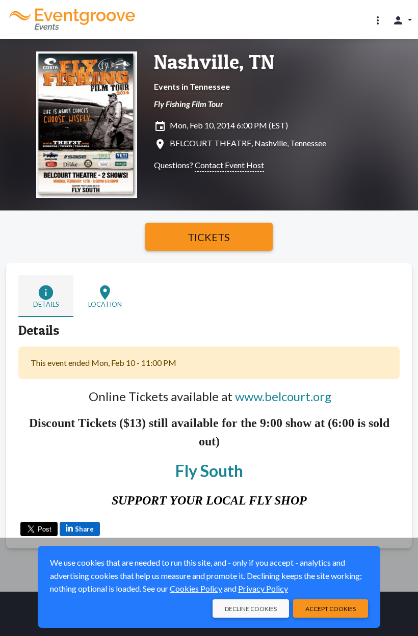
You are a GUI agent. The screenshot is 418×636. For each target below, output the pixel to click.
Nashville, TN (214, 61)
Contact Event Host (229, 165)
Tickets (209, 237)
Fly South (209, 471)
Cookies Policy (196, 588)
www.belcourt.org (283, 396)
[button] (377, 20)
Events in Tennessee (192, 86)
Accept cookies (330, 609)
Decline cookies (251, 609)
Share (84, 529)
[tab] (45, 296)
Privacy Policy (263, 588)
